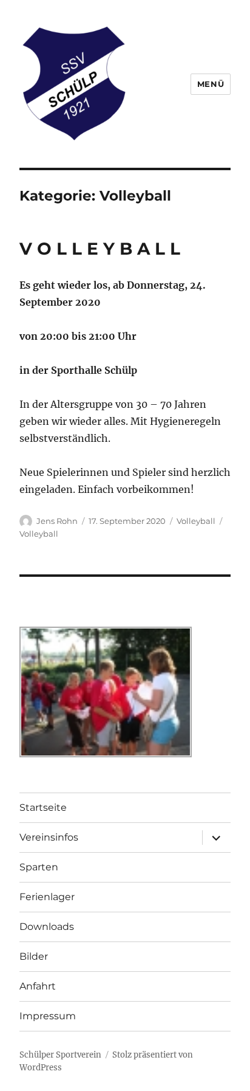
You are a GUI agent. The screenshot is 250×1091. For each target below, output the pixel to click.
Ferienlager (47, 897)
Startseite (43, 807)
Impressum (47, 1016)
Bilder (33, 956)
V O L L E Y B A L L (99, 248)
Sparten (38, 867)
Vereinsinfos (48, 837)
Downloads (46, 926)
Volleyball (196, 521)
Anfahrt (37, 986)
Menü (210, 84)
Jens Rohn (57, 521)
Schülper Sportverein (60, 1055)
